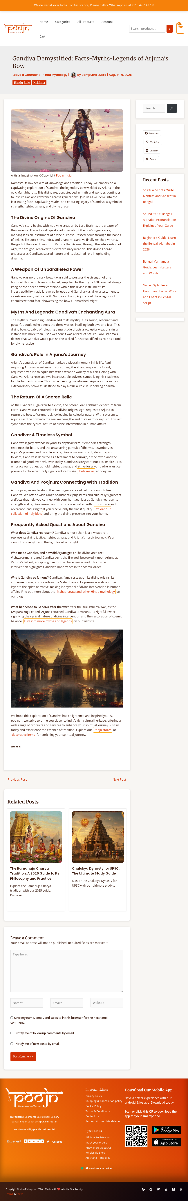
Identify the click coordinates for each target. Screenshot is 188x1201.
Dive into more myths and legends (48, 621)
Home (43, 22)
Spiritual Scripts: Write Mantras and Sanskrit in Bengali (159, 196)
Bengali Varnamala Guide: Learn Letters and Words (157, 267)
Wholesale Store (95, 1152)
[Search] (170, 29)
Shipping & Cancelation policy (104, 1101)
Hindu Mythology (54, 75)
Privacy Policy (94, 1096)
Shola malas (86, 471)
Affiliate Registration (98, 1137)
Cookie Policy (93, 1106)
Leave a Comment (26, 75)
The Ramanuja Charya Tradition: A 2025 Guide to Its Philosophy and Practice (34, 873)
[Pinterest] (173, 1189)
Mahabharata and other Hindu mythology (86, 592)
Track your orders (96, 1142)
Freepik (10, 1194)
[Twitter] (158, 1189)
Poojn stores (102, 730)
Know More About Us (98, 1147)
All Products (85, 22)
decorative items (23, 735)
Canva (19, 1194)
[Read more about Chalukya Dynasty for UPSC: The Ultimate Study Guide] (98, 837)
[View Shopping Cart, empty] (180, 28)
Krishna (39, 82)
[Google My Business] (143, 1189)
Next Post (121, 779)
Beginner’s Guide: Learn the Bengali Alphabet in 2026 (159, 243)
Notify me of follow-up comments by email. (45, 1033)
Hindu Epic (22, 82)
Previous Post (15, 779)
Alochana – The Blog (98, 1157)
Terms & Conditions (98, 1111)
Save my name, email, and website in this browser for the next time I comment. (59, 1020)
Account (107, 22)
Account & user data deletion (103, 1121)
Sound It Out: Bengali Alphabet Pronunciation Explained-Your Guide (159, 220)
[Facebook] (150, 1189)
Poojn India (64, 175)
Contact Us (92, 1116)
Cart (42, 36)
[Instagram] (165, 1189)
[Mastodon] (181, 1189)
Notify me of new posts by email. (37, 1044)
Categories (62, 22)
